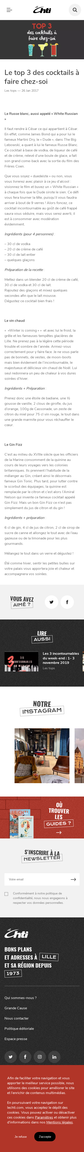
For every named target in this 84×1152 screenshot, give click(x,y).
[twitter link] (10, 1057)
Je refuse (21, 1136)
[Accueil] (42, 10)
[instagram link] (40, 1057)
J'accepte (45, 1136)
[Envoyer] (74, 879)
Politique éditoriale (19, 1028)
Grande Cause (15, 1008)
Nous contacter (16, 1018)
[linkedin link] (54, 1057)
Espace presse (15, 1038)
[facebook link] (25, 1057)
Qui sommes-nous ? (20, 997)
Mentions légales (59, 1122)
